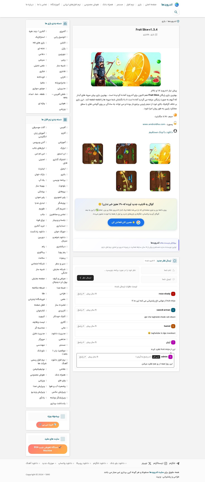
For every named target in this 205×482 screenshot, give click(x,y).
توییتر (144, 463)
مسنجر (120, 4)
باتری (63, 174)
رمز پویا (62, 252)
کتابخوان (40, 311)
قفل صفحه (39, 305)
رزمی (63, 60)
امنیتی (42, 159)
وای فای (62, 380)
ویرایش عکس (59, 392)
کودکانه (41, 77)
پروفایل (62, 191)
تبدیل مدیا (40, 203)
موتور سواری (38, 88)
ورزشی (62, 109)
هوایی (62, 103)
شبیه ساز (61, 66)
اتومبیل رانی (60, 37)
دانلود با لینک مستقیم (161, 132)
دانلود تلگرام (99, 463)
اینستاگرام (158, 463)
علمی (63, 299)
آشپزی (63, 31)
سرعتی (41, 60)
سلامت (41, 258)
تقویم (42, 209)
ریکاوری (41, 252)
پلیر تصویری (60, 197)
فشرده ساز (60, 305)
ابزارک (63, 148)
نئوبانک (41, 351)
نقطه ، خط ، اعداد (36, 94)
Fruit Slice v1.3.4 (146, 30)
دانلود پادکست (37, 231)
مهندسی (40, 345)
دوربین (41, 237)
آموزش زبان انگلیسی (40, 135)
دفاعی (42, 54)
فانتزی (146, 34)
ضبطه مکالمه (38, 288)
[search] (176, 12)
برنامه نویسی (59, 180)
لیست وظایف (38, 322)
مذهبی (62, 339)
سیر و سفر (60, 264)
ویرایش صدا (39, 386)
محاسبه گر (40, 328)
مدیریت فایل (38, 333)
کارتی (63, 77)
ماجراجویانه (60, 83)
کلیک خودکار (59, 316)
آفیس (63, 127)
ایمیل (63, 169)
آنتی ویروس (39, 142)
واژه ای (41, 103)
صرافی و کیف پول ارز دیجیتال (59, 280)
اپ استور (61, 154)
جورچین (62, 54)
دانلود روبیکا (82, 463)
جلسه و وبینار (59, 220)
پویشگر (62, 203)
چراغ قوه (40, 220)
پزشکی (41, 191)
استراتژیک (40, 37)
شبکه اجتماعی (38, 264)
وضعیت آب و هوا (57, 386)
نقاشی (62, 369)
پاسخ (80, 293)
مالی (63, 328)
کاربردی (62, 311)
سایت (161, 472)
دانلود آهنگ (32, 463)
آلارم (63, 133)
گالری (63, 322)
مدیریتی (62, 88)
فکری (42, 71)
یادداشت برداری (58, 403)
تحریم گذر (61, 209)
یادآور (42, 398)
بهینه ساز (40, 186)
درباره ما (30, 4)
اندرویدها (166, 5)
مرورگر (42, 339)
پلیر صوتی (40, 197)
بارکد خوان (40, 174)
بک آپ (42, 180)
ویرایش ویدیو (38, 392)
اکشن (63, 43)
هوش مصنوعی (91, 4)
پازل (64, 48)
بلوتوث (62, 186)
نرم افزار (130, 4)
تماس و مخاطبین (58, 214)
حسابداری (61, 226)
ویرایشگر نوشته (58, 398)
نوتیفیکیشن (39, 369)
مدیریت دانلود (58, 333)
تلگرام (172, 463)
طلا (43, 293)
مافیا (42, 83)
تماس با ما (42, 4)
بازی (140, 4)
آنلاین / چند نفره (37, 31)
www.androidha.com (154, 124)
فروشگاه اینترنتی (36, 299)
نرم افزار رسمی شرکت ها (39, 361)
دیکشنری (61, 246)
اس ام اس (40, 154)
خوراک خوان (60, 231)
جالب (42, 214)
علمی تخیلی (39, 66)
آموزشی (62, 142)
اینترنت (41, 169)
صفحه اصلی (150, 4)
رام (43, 246)
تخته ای (41, 48)
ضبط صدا (61, 288)
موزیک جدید (48, 463)
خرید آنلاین (39, 226)
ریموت (62, 258)
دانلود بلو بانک (117, 463)
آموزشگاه (55, 4)
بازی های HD (39, 43)
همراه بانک (107, 4)
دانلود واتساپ (65, 463)
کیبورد (41, 316)
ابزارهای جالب (38, 148)
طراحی (63, 293)
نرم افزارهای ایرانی (72, 4)
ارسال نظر (86, 277)
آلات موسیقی (38, 127)
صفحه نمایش (38, 278)
